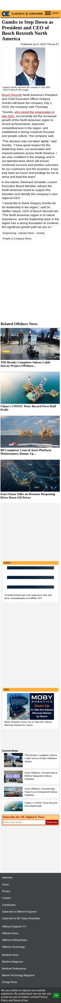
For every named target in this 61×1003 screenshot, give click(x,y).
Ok (56, 995)
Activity (40, 233)
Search (19, 14)
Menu (55, 13)
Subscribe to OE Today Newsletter (21, 918)
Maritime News (10, 955)
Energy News (9, 982)
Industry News (26, 233)
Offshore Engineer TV (14, 926)
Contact (6, 898)
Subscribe (35, 14)
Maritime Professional (14, 968)
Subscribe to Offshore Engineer (19, 911)
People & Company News (17, 238)
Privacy (6, 891)
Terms (5, 884)
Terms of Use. (20, 1000)
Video (6, 689)
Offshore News (10, 933)
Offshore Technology (13, 947)
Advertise (7, 877)
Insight (7, 563)
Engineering (9, 233)
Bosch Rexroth (12, 95)
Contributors (9, 905)
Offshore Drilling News (14, 940)
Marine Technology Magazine (18, 975)
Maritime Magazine (12, 961)
